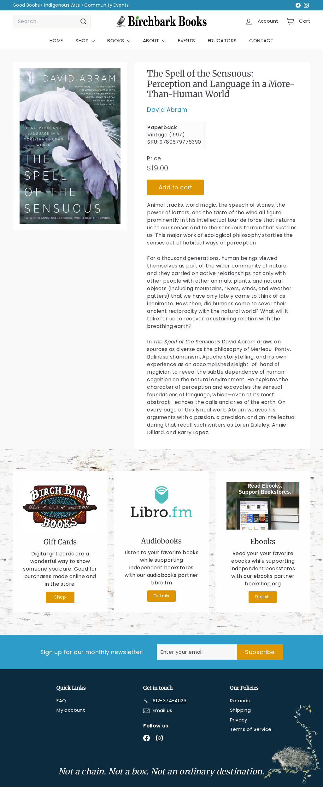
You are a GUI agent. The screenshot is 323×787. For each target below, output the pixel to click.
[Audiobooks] (161, 505)
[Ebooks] (263, 505)
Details (161, 596)
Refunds (240, 700)
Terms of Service (250, 729)
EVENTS (186, 40)
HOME (56, 40)
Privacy (238, 719)
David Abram (167, 110)
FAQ (61, 700)
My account (70, 710)
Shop (60, 597)
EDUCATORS (222, 40)
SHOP (82, 40)
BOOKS (116, 40)
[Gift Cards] (60, 505)
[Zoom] (70, 146)
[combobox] (52, 21)
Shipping (240, 710)
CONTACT (261, 40)
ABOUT (152, 40)
